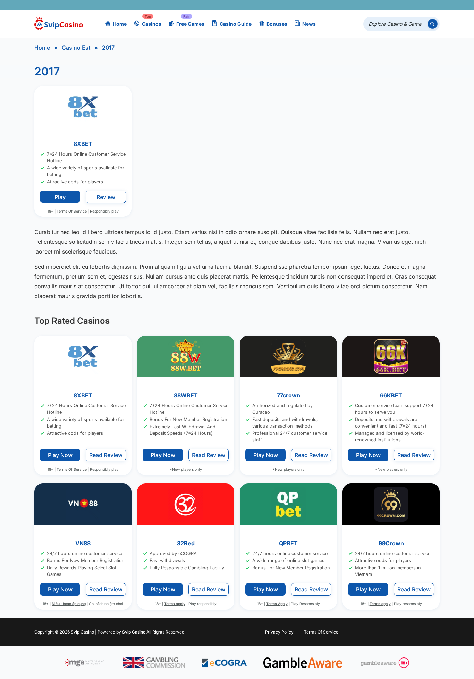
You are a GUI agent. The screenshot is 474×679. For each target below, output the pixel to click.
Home (120, 24)
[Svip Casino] (58, 24)
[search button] (433, 24)
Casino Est (76, 47)
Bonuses (276, 24)
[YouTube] (392, 5)
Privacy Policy (279, 632)
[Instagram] (402, 5)
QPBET (288, 543)
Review (105, 196)
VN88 (83, 543)
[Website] (432, 5)
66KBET (391, 395)
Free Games (190, 24)
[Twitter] (382, 5)
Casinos (151, 24)
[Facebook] (372, 5)
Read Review (105, 455)
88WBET (186, 395)
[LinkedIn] (412, 5)
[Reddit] (422, 5)
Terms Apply (277, 604)
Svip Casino (133, 632)
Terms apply (174, 604)
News (309, 24)
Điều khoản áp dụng (69, 604)
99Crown (391, 543)
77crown (288, 395)
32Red (186, 543)
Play (60, 196)
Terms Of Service (72, 211)
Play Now (60, 455)
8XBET (83, 143)
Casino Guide (236, 24)
